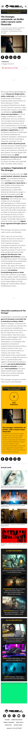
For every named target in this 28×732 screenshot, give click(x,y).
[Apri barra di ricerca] (26, 6)
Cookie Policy (8, 725)
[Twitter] (15, 715)
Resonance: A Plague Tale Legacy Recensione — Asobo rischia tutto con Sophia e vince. (14, 612)
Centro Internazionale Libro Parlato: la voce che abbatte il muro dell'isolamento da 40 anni (14, 640)
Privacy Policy (20, 722)
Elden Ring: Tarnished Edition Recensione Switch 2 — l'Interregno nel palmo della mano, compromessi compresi (14, 591)
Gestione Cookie (18, 725)
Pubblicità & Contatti (16, 719)
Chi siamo (7, 719)
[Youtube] (19, 715)
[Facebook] (5, 715)
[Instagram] (10, 715)
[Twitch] (23, 715)
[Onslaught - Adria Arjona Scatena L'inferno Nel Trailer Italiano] (14, 669)
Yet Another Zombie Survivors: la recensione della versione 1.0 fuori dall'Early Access (14, 570)
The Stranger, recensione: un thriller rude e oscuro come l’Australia (14, 11)
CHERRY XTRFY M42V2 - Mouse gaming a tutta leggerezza (14, 659)
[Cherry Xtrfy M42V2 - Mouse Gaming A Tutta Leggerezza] (14, 650)
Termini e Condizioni (8, 722)
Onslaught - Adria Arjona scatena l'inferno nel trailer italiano (14, 677)
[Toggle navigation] (2, 6)
